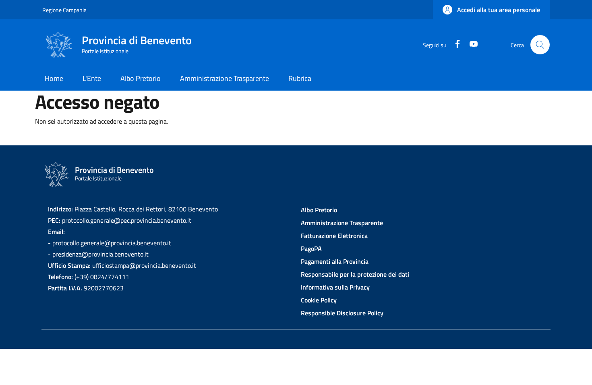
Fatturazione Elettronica (334, 235)
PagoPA (311, 248)
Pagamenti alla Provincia (334, 261)
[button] (491, 9)
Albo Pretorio (319, 210)
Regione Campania (64, 10)
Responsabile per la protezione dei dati (355, 274)
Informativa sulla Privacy (335, 287)
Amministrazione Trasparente (342, 223)
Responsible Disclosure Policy (342, 313)
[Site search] (540, 44)
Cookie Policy (319, 300)
